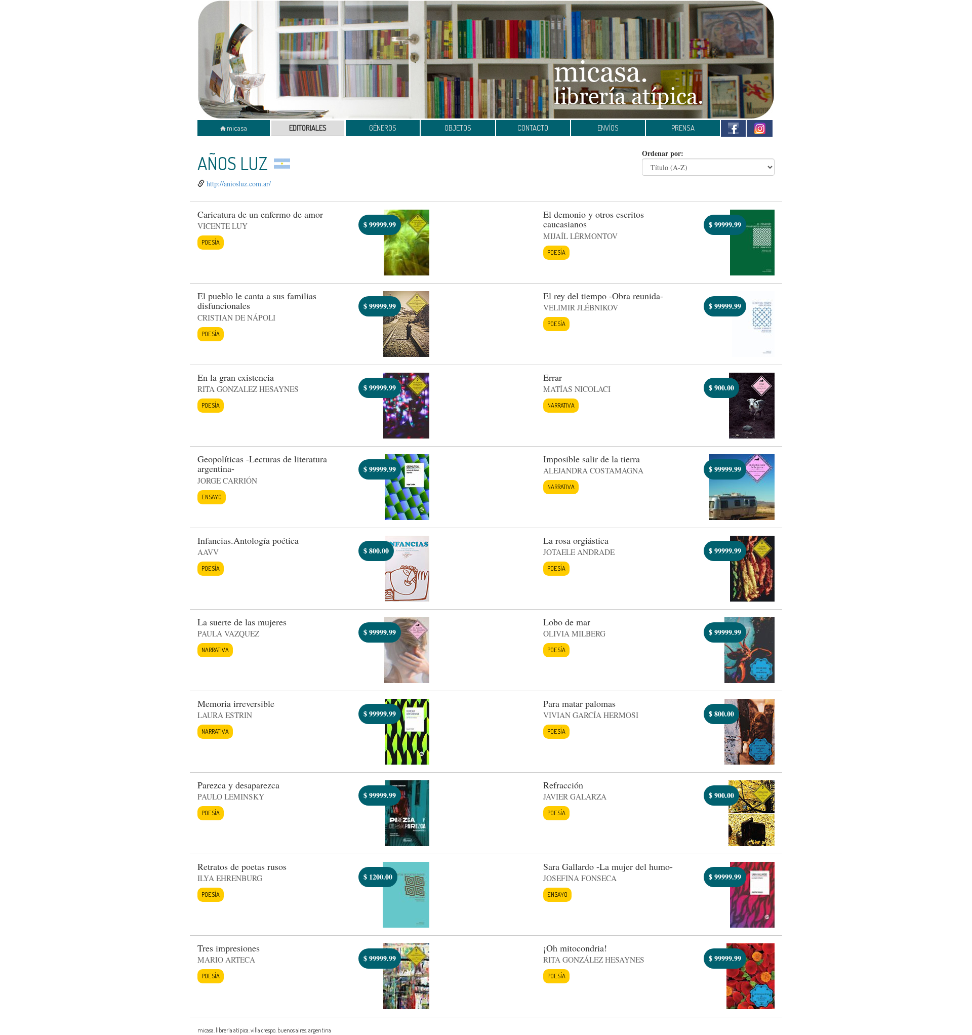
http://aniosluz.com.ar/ (239, 183)
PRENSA (683, 128)
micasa (236, 128)
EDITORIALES (308, 128)
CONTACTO (532, 128)
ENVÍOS (608, 128)
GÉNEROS (382, 128)
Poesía (210, 242)
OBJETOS (457, 128)
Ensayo (211, 497)
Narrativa (561, 405)
